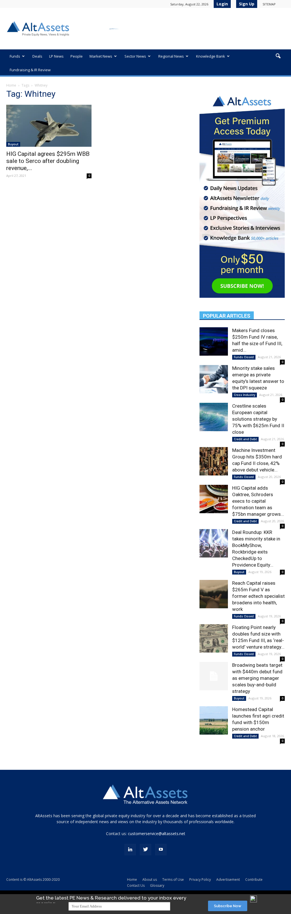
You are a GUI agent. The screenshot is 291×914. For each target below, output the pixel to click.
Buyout (13, 144)
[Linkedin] (130, 849)
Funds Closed (244, 357)
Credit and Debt (245, 439)
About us (149, 879)
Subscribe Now (227, 906)
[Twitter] (145, 849)
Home (11, 85)
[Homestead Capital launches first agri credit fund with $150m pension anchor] (213, 720)
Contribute (254, 879)
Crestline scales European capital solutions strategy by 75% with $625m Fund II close (258, 419)
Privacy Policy (200, 879)
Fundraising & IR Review (30, 69)
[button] (278, 56)
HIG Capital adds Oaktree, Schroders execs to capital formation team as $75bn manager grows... (258, 501)
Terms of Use (173, 879)
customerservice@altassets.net (156, 833)
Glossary (157, 885)
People (76, 56)
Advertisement (228, 879)
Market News (101, 56)
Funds (15, 56)
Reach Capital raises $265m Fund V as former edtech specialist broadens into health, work (258, 596)
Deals (37, 56)
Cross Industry (244, 395)
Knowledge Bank (210, 56)
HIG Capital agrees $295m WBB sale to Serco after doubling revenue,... (48, 160)
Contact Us (136, 885)
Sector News (135, 56)
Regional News (171, 56)
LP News (56, 56)
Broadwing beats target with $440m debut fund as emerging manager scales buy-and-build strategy (257, 678)
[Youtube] (161, 849)
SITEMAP (269, 4)
